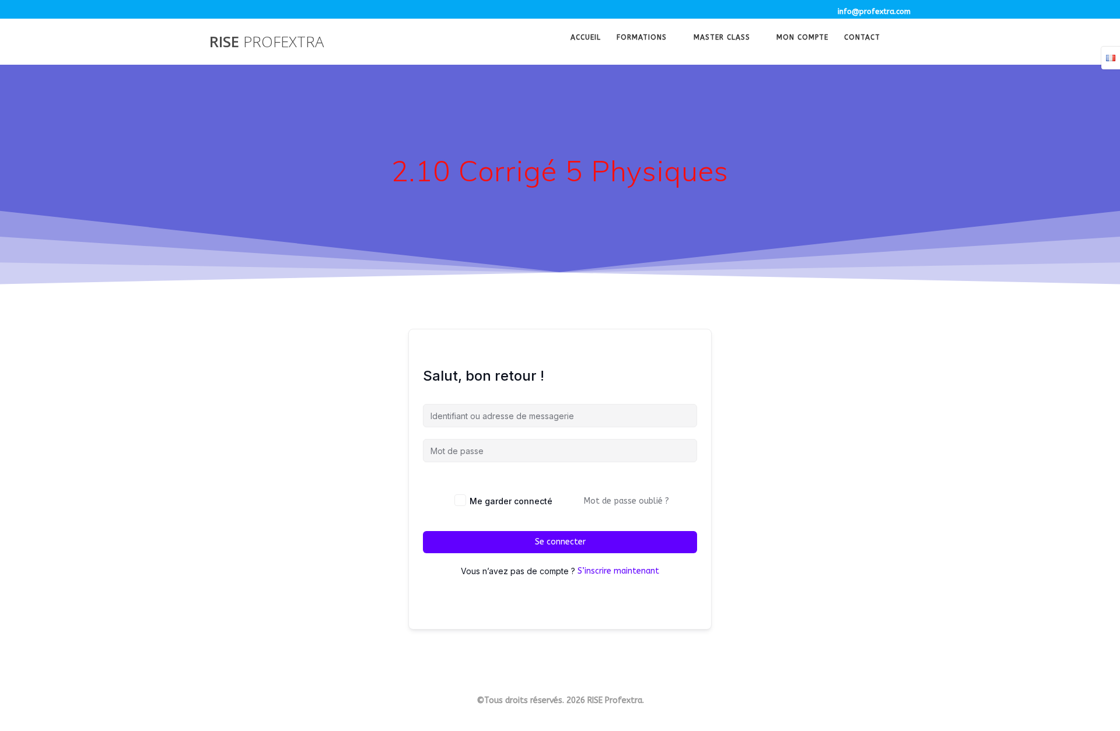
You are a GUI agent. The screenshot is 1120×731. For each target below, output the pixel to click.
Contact (862, 38)
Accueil (585, 38)
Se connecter (560, 542)
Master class (722, 38)
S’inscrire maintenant (618, 571)
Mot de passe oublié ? (626, 501)
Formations (642, 38)
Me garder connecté (511, 501)
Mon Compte (802, 38)
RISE (266, 42)
